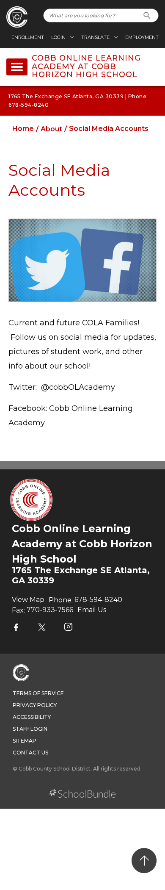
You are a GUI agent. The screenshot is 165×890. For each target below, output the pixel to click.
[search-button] (147, 15)
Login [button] (58, 37)
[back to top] (144, 860)
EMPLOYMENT (142, 37)
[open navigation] (17, 66)
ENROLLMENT (27, 37)
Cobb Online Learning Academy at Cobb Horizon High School (86, 67)
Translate (95, 37)
